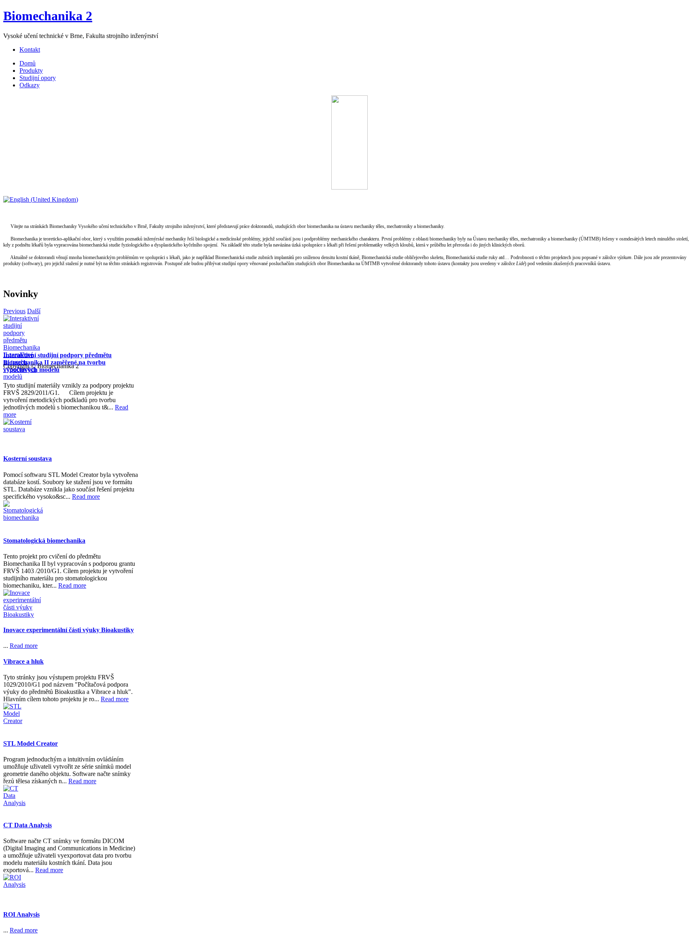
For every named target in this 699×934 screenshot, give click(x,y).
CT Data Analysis (27, 825)
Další (33, 311)
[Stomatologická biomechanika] (17, 514)
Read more (86, 496)
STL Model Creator (30, 743)
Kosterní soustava (27, 458)
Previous (14, 311)
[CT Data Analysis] (17, 799)
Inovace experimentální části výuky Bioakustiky (68, 629)
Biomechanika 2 (47, 15)
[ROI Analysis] (17, 888)
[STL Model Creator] (17, 717)
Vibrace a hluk (23, 661)
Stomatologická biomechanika (44, 540)
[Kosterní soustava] (17, 432)
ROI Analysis (21, 914)
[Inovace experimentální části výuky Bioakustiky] (17, 603)
